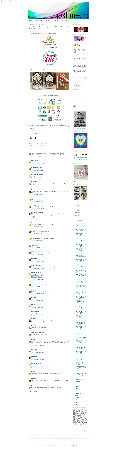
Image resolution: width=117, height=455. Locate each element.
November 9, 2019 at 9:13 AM (37, 194)
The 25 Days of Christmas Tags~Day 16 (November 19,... (81, 271)
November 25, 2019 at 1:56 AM (37, 389)
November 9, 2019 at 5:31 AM (37, 156)
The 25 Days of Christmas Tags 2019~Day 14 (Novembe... (81, 279)
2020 (76, 215)
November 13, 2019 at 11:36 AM (37, 335)
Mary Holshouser (35, 272)
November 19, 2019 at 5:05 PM (37, 374)
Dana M (33, 385)
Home (30, 20)
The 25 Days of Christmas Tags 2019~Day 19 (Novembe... (81, 260)
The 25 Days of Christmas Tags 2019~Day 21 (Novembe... (81, 249)
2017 (76, 397)
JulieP (32, 258)
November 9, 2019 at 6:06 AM (37, 163)
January (77, 393)
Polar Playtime (56, 69)
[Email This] (41, 143)
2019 (76, 217)
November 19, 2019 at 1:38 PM (37, 367)
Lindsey (33, 230)
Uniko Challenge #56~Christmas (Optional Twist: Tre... (81, 301)
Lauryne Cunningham (36, 174)
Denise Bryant (34, 237)
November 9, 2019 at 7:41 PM (37, 233)
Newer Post (31, 394)
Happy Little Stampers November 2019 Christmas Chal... (81, 356)
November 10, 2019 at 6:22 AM (37, 268)
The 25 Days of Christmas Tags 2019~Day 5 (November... (81, 341)
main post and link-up (40, 124)
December (78, 218)
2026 (76, 205)
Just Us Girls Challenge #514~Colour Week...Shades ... (81, 290)
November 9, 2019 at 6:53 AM (37, 177)
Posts (76, 83)
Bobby (32, 325)
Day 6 (35, 33)
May (77, 386)
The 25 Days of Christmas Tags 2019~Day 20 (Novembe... (81, 253)
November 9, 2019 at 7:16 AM (37, 186)
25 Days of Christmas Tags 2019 (38, 145)
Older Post (68, 394)
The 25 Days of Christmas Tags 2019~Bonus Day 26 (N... (81, 230)
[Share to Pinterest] (46, 143)
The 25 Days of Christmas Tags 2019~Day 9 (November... (81, 316)
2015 (76, 400)
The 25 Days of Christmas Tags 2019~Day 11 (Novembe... (81, 308)
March (77, 390)
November (78, 220)
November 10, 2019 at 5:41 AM (37, 254)
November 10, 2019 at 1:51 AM (37, 247)
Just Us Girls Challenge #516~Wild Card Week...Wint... (80, 226)
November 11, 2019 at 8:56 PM (37, 307)
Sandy (32, 371)
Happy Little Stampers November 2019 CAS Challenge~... (80, 363)
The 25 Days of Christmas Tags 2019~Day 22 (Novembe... (81, 245)
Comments (77, 85)
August (77, 381)
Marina (33, 198)
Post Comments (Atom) (39, 396)
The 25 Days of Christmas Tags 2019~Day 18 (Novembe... (81, 264)
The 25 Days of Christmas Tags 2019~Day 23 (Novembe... (81, 241)
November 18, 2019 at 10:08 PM (37, 359)
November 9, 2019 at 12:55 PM (37, 208)
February (78, 391)
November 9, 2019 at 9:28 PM (37, 240)
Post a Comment (33, 391)
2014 (76, 402)
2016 (76, 399)
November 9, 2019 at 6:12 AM (37, 170)
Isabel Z (33, 160)
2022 (76, 212)
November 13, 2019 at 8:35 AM (37, 328)
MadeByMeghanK (35, 167)
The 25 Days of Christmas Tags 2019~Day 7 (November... (81, 323)
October (77, 377)
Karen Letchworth (35, 212)
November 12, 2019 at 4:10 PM (37, 314)
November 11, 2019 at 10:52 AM (37, 293)
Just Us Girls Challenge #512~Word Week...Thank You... (81, 371)
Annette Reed (34, 363)
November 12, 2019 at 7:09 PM (37, 321)
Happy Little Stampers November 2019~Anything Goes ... (81, 334)
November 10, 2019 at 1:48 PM (37, 286)
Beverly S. (33, 181)
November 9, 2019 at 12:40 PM (37, 201)
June (77, 384)
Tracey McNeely (35, 265)
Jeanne (32, 152)
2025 (76, 207)
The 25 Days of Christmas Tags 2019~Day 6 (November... (81, 327)
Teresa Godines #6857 (36, 332)
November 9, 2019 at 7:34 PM (37, 226)
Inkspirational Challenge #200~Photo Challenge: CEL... (81, 286)
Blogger (74, 445)
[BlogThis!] (42, 143)
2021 (76, 214)
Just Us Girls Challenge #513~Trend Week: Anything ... (80, 331)
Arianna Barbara (35, 244)
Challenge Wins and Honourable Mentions (58, 20)
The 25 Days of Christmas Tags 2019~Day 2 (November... (81, 352)
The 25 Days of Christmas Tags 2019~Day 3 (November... (81, 348)
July (77, 383)
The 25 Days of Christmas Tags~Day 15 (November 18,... (81, 275)
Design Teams (39, 20)
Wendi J (33, 222)
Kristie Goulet (34, 251)
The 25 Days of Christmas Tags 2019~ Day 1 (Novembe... (81, 359)
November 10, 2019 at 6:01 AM (37, 261)
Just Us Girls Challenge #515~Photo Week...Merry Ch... (81, 256)
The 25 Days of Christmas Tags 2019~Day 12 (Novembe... (81, 297)
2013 (76, 404)
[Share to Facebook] (45, 143)
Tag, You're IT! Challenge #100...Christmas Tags (81, 338)
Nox (32, 290)
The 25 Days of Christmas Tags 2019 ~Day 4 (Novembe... (81, 345)
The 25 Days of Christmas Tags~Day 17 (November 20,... (81, 267)
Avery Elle (53, 47)
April (77, 388)
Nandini (33, 356)
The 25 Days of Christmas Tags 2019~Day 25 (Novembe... (81, 234)
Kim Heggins (34, 205)
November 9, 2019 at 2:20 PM (37, 219)
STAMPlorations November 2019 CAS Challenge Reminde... (81, 293)
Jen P (32, 297)
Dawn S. (33, 283)
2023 (76, 210)
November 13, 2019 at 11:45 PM (37, 345)
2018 (76, 395)
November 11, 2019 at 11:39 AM (37, 300)
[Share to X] (43, 143)
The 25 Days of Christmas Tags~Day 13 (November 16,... (81, 282)
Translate (83, 60)
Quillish (33, 339)
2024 (76, 208)
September (78, 379)
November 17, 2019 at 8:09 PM (37, 352)
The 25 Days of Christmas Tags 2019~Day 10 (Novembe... (81, 312)
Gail (32, 304)
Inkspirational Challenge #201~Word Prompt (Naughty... (80, 223)
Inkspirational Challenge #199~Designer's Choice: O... (81, 367)
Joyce (32, 189)
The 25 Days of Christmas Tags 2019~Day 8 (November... (81, 320)
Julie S (32, 349)
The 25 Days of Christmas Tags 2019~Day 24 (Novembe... (81, 238)
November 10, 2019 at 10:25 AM (37, 279)
